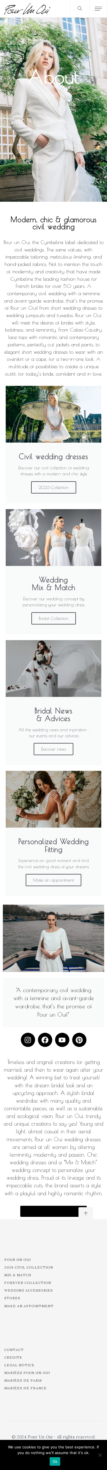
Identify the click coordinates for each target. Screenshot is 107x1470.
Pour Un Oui (17, 1259)
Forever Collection (27, 1282)
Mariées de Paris (23, 1380)
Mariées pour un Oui (27, 1373)
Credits (13, 1357)
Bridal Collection (53, 618)
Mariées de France (25, 1388)
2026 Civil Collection (28, 1267)
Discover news (53, 749)
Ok (55, 1461)
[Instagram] (28, 1040)
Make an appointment (53, 880)
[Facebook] (45, 1040)
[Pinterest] (79, 1040)
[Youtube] (62, 1040)
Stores (12, 1298)
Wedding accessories (28, 1290)
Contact (14, 1350)
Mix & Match (17, 1275)
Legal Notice (19, 1365)
